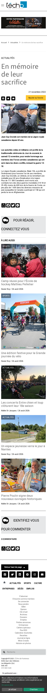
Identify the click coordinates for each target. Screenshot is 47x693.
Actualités (14, 43)
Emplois (30, 589)
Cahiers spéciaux (24, 628)
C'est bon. (34, 689)
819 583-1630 (6, 668)
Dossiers (23, 617)
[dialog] (23, 684)
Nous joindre (23, 604)
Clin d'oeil (23, 612)
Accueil (4, 43)
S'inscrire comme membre (23, 599)
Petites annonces (23, 622)
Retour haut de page (13, 567)
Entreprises (8, 589)
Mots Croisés (23, 641)
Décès (20, 589)
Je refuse (12, 689)
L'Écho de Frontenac (21, 659)
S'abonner (23, 596)
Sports (27, 583)
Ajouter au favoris (35, 98)
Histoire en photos (23, 643)
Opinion (23, 609)
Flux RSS (23, 630)
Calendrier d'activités (23, 633)
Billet (24, 607)
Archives (23, 615)
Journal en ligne (23, 638)
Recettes (23, 635)
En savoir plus (7, 685)
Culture (38, 583)
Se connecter (23, 601)
